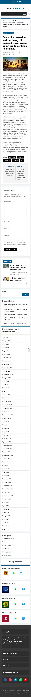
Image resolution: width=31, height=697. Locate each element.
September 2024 (8, 415)
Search (4, 291)
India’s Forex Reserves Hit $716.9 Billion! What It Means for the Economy (16, 305)
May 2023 (6, 469)
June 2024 (6, 425)
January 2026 (7, 361)
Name (6, 222)
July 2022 (6, 502)
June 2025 (6, 385)
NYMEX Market (7, 552)
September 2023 (8, 455)
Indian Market (7, 545)
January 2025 (7, 401)
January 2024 (7, 442)
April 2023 (6, 472)
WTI (22, 160)
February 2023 (7, 479)
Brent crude (12, 157)
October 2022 (7, 492)
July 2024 (6, 422)
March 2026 (7, 354)
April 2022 (6, 512)
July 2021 (6, 519)
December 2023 (8, 445)
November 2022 (8, 489)
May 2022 (6, 509)
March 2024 (7, 435)
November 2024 (8, 408)
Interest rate (7, 160)
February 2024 (7, 438)
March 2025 (7, 395)
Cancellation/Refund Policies (21, 692)
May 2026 (6, 347)
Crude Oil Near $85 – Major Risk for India (15, 323)
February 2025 (7, 398)
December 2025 (8, 364)
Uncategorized (7, 555)
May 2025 (6, 388)
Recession (15, 160)
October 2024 (7, 411)
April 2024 (6, 432)
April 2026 (6, 351)
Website (6, 236)
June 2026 (6, 344)
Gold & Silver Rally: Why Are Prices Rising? (18, 279)
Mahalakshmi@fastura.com (18, 272)
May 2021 (6, 526)
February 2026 (7, 358)
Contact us (6, 665)
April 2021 (6, 529)
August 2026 (7, 341)
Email (6, 229)
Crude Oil (20, 157)
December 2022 (8, 485)
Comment (7, 202)
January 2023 (7, 482)
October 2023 (7, 452)
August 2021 (7, 516)
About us (5, 659)
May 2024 (6, 428)
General (6, 542)
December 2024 (8, 405)
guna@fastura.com (9, 52)
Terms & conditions (8, 692)
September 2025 (8, 374)
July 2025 (6, 381)
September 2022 (8, 496)
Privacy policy (25, 690)
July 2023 (6, 462)
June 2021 (6, 523)
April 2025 (6, 391)
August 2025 (7, 378)
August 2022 (7, 499)
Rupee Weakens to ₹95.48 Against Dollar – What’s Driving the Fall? (18, 267)
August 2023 (7, 459)
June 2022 (6, 506)
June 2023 (6, 465)
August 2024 (7, 418)
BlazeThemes (18, 694)
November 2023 (8, 448)
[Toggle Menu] (24, 14)
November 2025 (8, 368)
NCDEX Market (7, 549)
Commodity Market (8, 33)
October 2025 (7, 371)
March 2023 (7, 475)
